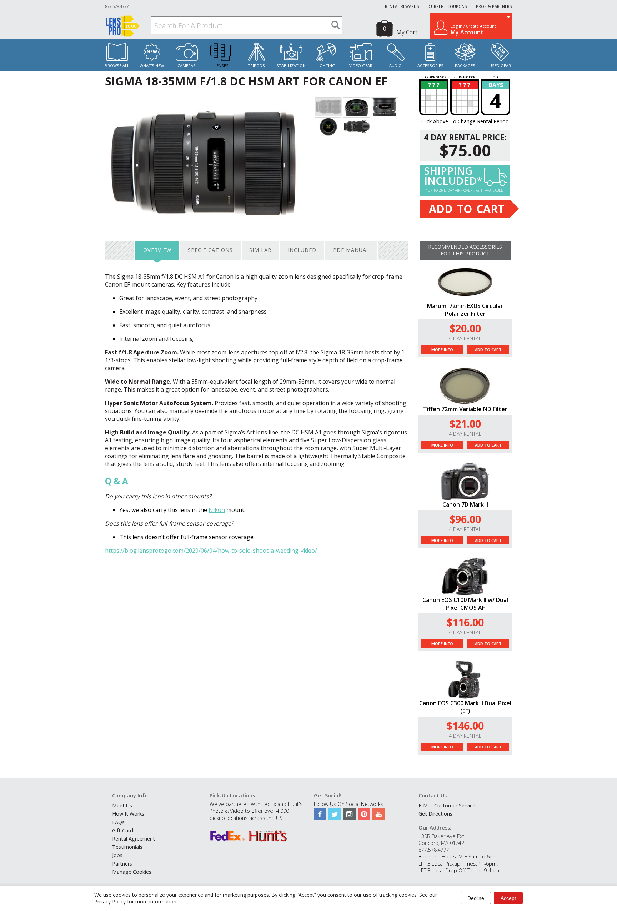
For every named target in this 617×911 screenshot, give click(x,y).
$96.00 (465, 519)
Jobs (117, 855)
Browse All (117, 65)
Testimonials (127, 846)
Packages (465, 65)
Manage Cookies (131, 871)
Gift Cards (124, 830)
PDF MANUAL (351, 250)
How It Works (128, 813)
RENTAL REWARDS (402, 6)
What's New (152, 65)
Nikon (217, 510)
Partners (122, 863)
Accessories (430, 65)
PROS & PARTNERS (494, 6)
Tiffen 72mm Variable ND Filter (465, 409)
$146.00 (465, 725)
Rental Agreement (133, 838)
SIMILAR (260, 250)
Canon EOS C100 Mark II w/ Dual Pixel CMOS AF (465, 604)
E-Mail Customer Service (446, 805)
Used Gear (500, 65)
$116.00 (465, 622)
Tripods (256, 65)
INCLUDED (302, 250)
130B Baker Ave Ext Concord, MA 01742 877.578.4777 (441, 843)
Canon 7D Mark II (465, 504)
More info (442, 349)
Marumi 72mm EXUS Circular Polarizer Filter (465, 310)
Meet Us (122, 805)
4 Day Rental (465, 338)
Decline (475, 898)
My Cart (406, 32)
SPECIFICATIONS (210, 250)
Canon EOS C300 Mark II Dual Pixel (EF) (465, 707)
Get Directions (435, 813)
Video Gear (360, 65)
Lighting (325, 65)
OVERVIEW (157, 250)
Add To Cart (488, 349)
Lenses (221, 65)
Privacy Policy (110, 901)
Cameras (186, 65)
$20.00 (465, 328)
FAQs (118, 822)
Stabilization (291, 65)
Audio (395, 65)
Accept (508, 898)
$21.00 (465, 423)
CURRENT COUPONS (447, 6)
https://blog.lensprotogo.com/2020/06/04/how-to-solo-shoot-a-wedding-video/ (211, 550)
